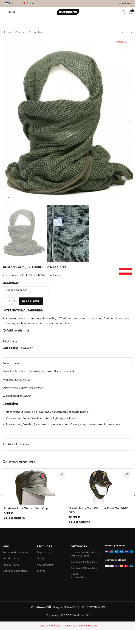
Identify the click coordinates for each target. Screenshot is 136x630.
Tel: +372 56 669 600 (84, 562)
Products (21, 32)
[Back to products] (127, 32)
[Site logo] (68, 12)
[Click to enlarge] (9, 197)
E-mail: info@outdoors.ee (81, 575)
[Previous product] (123, 32)
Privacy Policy (11, 564)
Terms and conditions (16, 552)
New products (45, 564)
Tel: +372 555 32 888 (84, 568)
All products (44, 552)
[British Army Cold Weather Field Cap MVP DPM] (100, 487)
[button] (6, 120)
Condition (10, 283)
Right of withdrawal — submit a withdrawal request (68, 625)
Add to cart (30, 301)
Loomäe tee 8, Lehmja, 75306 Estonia (85, 554)
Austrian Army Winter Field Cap (26, 508)
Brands (41, 570)
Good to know (11, 558)
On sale (41, 558)
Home (7, 32)
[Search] (123, 12)
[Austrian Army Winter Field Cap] (35, 487)
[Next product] (131, 32)
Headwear (38, 32)
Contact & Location (15, 570)
